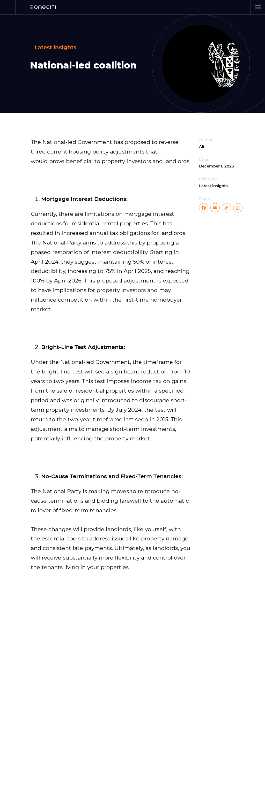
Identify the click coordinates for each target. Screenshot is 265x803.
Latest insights (55, 47)
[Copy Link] (226, 207)
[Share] (238, 207)
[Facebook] (204, 207)
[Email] (215, 207)
